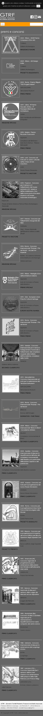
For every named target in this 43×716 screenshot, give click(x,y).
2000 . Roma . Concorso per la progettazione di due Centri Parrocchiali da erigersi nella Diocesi (30, 509)
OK (38, 6)
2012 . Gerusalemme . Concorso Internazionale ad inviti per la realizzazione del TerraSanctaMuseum (30, 380)
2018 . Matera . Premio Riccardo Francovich (28, 133)
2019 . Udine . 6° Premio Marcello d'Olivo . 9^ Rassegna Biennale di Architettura (28, 108)
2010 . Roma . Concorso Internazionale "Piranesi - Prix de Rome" (30, 405)
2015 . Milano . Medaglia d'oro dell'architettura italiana (30, 275)
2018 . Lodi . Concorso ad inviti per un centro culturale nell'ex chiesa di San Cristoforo (29, 161)
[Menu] (3, 24)
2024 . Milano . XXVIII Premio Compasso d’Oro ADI (29, 39)
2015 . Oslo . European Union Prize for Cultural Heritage (30, 298)
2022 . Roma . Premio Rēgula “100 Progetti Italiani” (30, 83)
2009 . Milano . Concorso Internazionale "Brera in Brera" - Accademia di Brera (30, 428)
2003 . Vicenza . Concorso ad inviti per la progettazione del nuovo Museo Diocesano (30, 485)
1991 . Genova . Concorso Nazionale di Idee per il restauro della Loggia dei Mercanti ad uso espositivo (29, 591)
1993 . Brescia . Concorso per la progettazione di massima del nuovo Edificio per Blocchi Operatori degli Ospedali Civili (30, 534)
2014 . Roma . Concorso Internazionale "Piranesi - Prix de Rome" (30, 322)
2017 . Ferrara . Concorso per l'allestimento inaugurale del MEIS (30, 221)
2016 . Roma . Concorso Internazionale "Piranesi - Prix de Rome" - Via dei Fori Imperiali (30, 249)
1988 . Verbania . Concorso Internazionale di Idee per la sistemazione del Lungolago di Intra (30, 646)
